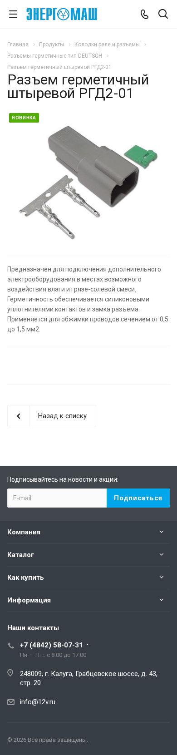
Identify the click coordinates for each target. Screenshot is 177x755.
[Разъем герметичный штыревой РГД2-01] (88, 182)
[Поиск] (163, 15)
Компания (23, 532)
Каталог (20, 555)
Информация (29, 600)
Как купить (25, 577)
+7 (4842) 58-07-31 (51, 645)
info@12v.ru (37, 702)
